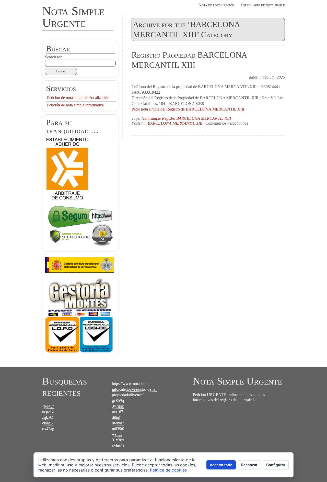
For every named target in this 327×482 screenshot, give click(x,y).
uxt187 (117, 412)
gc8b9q (118, 400)
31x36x (118, 440)
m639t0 (118, 428)
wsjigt (117, 434)
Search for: (54, 57)
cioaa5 (47, 423)
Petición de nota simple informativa (75, 105)
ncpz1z (48, 412)
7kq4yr (48, 406)
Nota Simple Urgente (73, 16)
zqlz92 (47, 417)
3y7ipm (118, 406)
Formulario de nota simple (263, 5)
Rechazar (249, 465)
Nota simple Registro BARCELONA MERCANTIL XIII (186, 118)
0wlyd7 (118, 423)
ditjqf (116, 417)
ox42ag (48, 428)
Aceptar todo (221, 465)
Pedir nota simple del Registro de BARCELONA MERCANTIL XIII (188, 109)
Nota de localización (216, 5)
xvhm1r (118, 445)
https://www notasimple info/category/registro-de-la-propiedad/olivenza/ (134, 389)
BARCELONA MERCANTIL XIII (175, 123)
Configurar (275, 465)
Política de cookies (168, 470)
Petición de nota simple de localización (78, 97)
